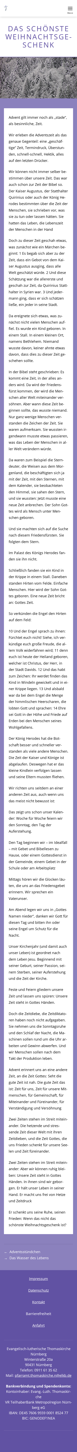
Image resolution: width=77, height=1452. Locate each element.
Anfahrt (38, 1325)
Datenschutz (38, 1290)
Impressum (38, 1278)
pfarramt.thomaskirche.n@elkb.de (43, 1375)
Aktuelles (14, 1438)
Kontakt (38, 1302)
